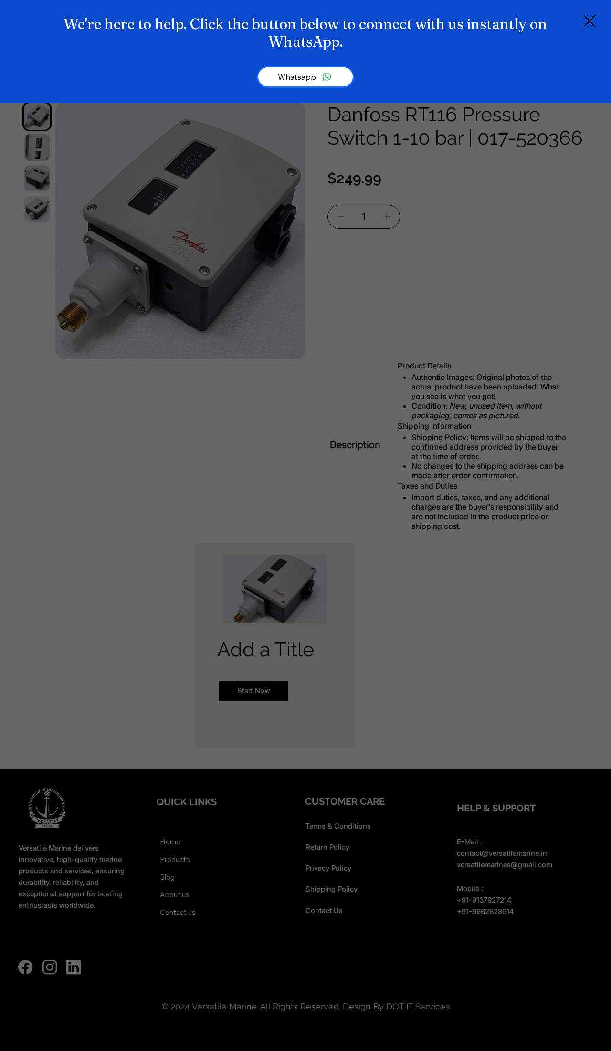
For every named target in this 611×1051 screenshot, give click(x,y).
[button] (589, 21)
